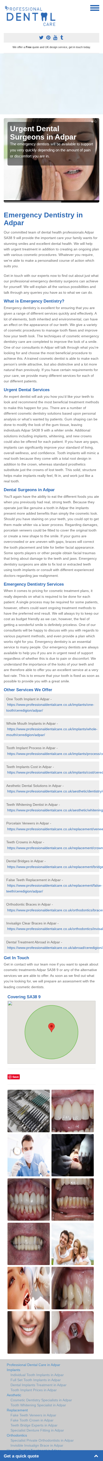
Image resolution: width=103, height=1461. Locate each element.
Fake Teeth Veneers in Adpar (33, 1415)
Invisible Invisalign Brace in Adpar (36, 1445)
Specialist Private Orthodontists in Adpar (42, 1440)
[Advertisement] (51, 84)
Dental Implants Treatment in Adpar (38, 1385)
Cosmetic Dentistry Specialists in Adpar (41, 1400)
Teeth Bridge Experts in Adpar (34, 1425)
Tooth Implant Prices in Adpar (33, 1390)
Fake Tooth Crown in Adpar (32, 1420)
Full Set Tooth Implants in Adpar (35, 1380)
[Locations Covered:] (6, 7)
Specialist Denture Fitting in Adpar (37, 1430)
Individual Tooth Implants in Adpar (37, 1375)
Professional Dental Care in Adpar (33, 1365)
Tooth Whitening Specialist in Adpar (38, 1405)
